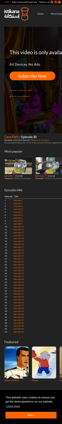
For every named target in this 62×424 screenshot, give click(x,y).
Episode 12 (19, 232)
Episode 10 (19, 226)
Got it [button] (31, 415)
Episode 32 (19, 291)
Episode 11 (19, 229)
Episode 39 (19, 311)
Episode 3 (18, 206)
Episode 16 (19, 244)
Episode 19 (19, 253)
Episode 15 (19, 241)
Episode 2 (18, 203)
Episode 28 (19, 279)
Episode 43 (19, 323)
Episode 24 (19, 267)
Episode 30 (19, 285)
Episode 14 (19, 238)
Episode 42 (19, 320)
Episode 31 (19, 288)
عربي (6, 1)
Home (41, 13)
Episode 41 (19, 317)
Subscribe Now (32, 75)
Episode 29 (19, 282)
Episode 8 (18, 220)
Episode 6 (18, 215)
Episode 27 (41, 175)
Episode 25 (19, 270)
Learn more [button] (13, 406)
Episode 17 (19, 247)
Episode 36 (19, 302)
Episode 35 (19, 299)
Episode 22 (19, 261)
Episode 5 (18, 212)
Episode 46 (19, 331)
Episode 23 (19, 264)
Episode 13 (19, 235)
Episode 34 (19, 296)
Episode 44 (19, 326)
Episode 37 (19, 305)
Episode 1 (18, 200)
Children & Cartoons (40, 140)
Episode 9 (18, 223)
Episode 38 (19, 308)
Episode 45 (19, 328)
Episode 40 (19, 314)
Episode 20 (19, 256)
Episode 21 (19, 258)
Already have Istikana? (19, 96)
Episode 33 (19, 293)
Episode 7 (9, 175)
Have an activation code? (20, 90)
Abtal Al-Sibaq (11, 380)
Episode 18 (19, 250)
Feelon (35, 380)
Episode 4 (18, 209)
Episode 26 (19, 273)
